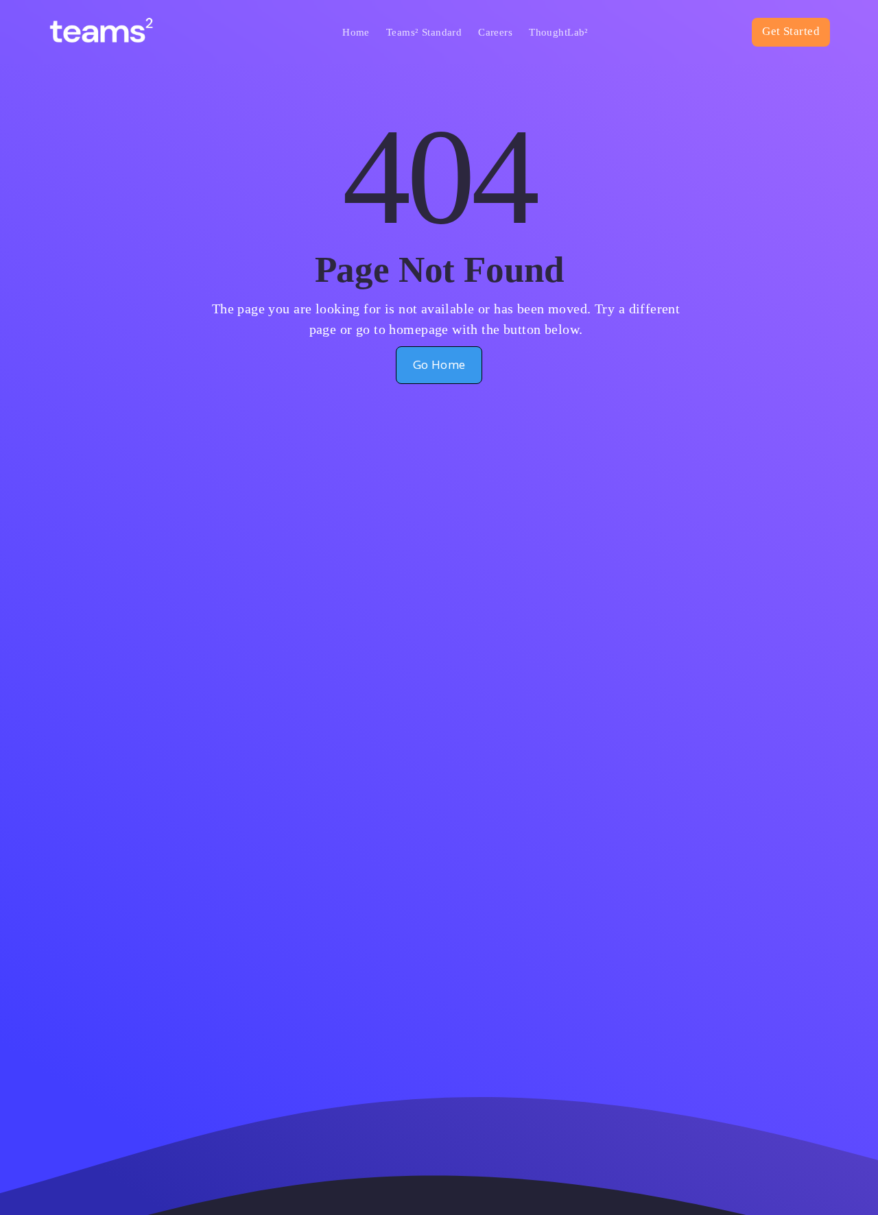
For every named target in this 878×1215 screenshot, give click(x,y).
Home (356, 32)
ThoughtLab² (559, 32)
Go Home (439, 364)
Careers (495, 32)
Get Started (791, 31)
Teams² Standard (424, 32)
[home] (113, 32)
